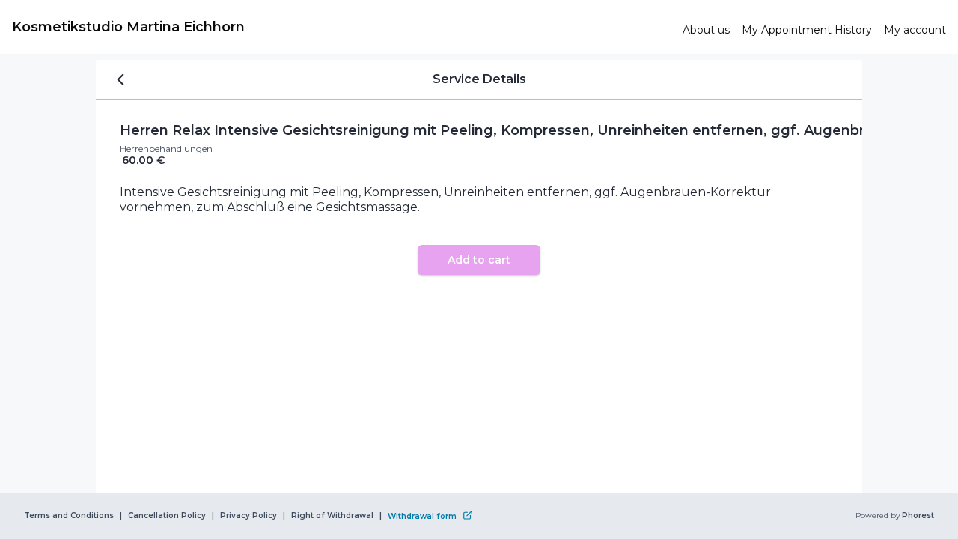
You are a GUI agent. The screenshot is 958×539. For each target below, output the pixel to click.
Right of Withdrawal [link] (332, 515)
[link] (341, 27)
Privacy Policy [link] (248, 515)
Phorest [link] (918, 515)
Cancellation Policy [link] (167, 515)
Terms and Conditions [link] (69, 515)
